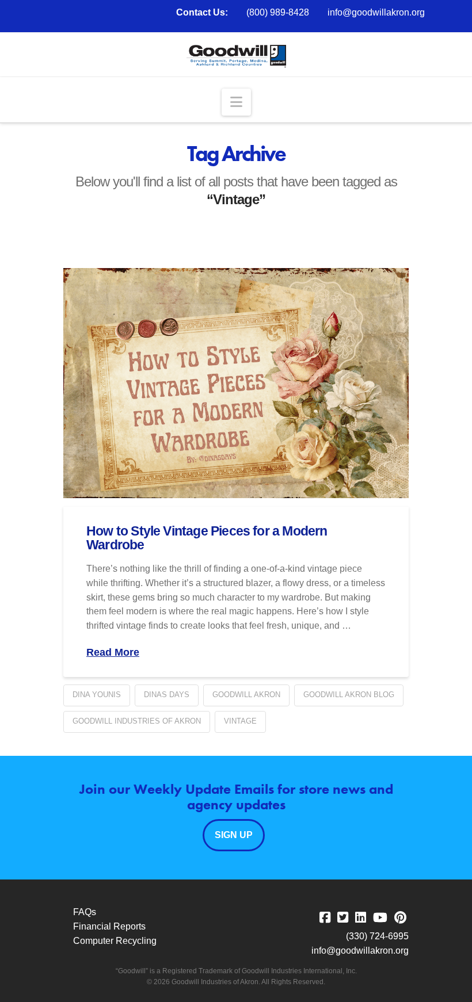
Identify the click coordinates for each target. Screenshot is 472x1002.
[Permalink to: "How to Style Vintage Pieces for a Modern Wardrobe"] (236, 383)
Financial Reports (109, 926)
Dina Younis (97, 694)
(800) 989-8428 (277, 12)
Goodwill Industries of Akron (137, 721)
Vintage (240, 721)
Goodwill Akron (246, 694)
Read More (112, 652)
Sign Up (234, 835)
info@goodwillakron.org (376, 12)
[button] (236, 102)
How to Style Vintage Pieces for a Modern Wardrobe (207, 537)
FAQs (84, 912)
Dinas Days (166, 694)
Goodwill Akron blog (348, 694)
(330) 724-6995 (377, 936)
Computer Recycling (115, 941)
